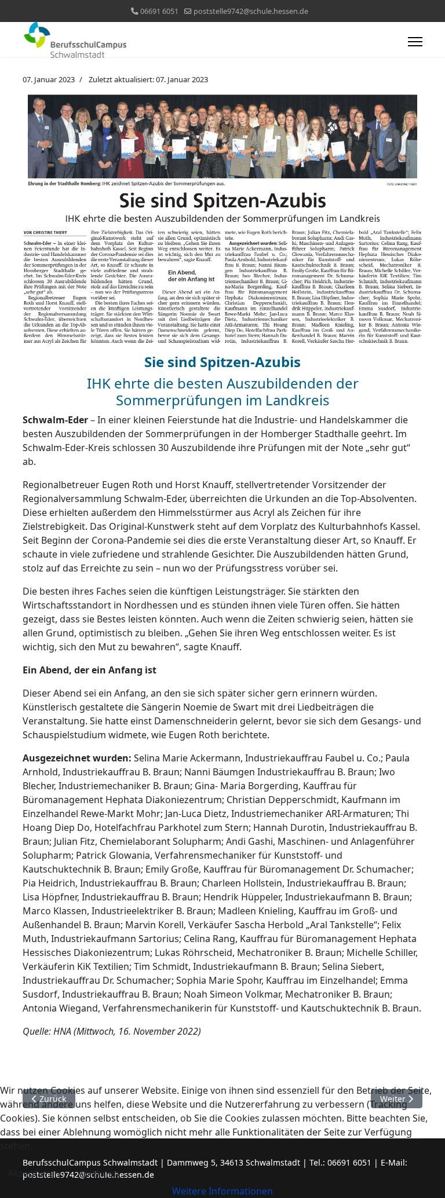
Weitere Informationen (222, 1191)
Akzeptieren (34, 1173)
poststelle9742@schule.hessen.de (251, 11)
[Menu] (415, 41)
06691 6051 (159, 11)
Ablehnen (98, 1173)
